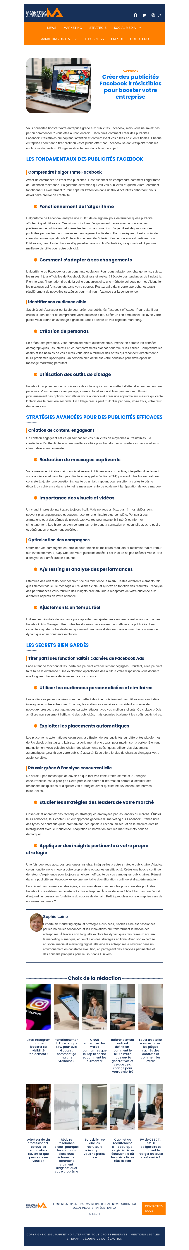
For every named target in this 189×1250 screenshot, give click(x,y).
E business (94, 39)
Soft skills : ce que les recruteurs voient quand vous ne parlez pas (94, 1148)
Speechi (94, 1213)
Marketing (73, 28)
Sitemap (73, 1238)
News (51, 28)
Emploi (117, 39)
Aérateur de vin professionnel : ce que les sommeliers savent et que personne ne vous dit (38, 1150)
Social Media (125, 28)
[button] (140, 27)
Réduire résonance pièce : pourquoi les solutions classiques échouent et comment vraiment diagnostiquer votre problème (66, 1155)
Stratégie (97, 28)
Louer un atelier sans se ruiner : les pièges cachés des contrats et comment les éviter (150, 1050)
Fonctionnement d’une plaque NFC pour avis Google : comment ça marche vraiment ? (66, 1050)
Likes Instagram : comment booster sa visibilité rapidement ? (38, 1047)
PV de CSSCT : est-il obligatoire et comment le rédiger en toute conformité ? (151, 1148)
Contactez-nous (154, 1208)
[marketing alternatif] (44, 16)
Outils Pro (139, 39)
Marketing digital (55, 39)
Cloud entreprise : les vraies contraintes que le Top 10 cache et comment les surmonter (94, 1050)
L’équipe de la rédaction (102, 1238)
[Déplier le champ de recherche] (160, 15)
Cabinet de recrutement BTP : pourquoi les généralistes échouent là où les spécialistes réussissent (122, 1150)
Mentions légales (145, 1234)
